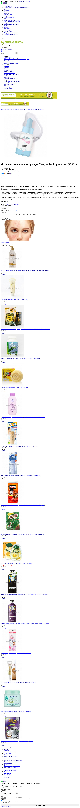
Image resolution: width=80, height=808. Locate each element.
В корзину (3, 178)
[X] (8, 173)
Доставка (6, 750)
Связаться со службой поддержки (13, 760)
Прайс (5, 771)
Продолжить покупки (40, 805)
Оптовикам (7, 764)
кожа (14, 204)
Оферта (6, 755)
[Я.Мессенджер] (1, 173)
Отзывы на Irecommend (10, 752)
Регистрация (7, 774)
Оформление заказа (6, 806)
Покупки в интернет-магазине (12, 766)
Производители (8, 763)
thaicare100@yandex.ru (24, 1)
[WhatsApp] (11, 173)
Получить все (4, 794)
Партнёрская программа (10, 761)
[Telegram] (6, 173)
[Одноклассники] (4, 173)
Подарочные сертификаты (11, 767)
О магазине (7, 759)
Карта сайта (7, 777)
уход (11, 204)
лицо (8, 204)
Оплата (6, 749)
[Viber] (10, 173)
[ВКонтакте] (3, 173)
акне (18, 204)
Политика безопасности (10, 756)
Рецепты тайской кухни (10, 770)
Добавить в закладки (40, 181)
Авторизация (7, 773)
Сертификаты (7, 753)
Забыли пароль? (8, 775)
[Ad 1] (29, 95)
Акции (5, 768)
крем (5, 204)
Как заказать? (7, 747)
